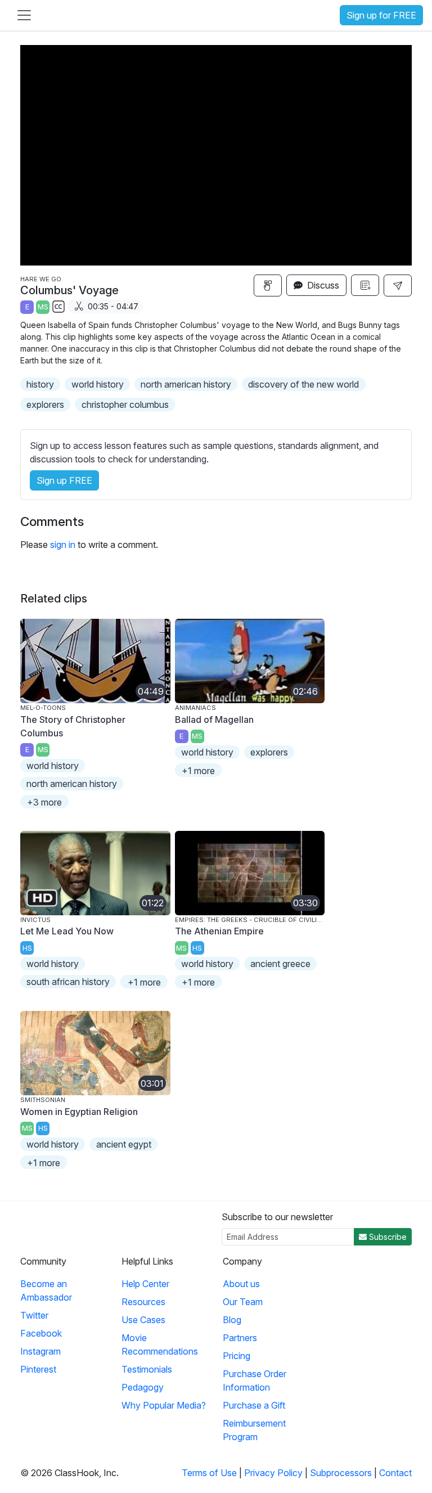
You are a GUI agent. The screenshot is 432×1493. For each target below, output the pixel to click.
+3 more (44, 802)
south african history (68, 981)
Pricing (236, 1355)
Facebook (41, 1333)
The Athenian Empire (219, 931)
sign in (62, 544)
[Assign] (268, 285)
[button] (398, 285)
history (40, 384)
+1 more (198, 770)
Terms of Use (209, 1472)
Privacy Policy (273, 1472)
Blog (232, 1319)
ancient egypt (123, 1144)
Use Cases (143, 1319)
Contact (395, 1472)
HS (27, 948)
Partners (240, 1337)
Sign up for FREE (381, 15)
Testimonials (147, 1369)
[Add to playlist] (365, 285)
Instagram (40, 1351)
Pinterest (38, 1369)
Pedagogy (143, 1387)
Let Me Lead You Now (67, 931)
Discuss (322, 285)
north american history (186, 384)
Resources (143, 1301)
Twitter (34, 1315)
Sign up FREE (64, 480)
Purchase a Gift (254, 1405)
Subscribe (387, 1237)
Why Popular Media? (164, 1405)
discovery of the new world (303, 384)
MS (43, 307)
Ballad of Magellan (214, 719)
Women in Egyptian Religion (79, 1111)
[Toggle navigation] (24, 15)
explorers (45, 404)
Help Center (145, 1283)
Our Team (243, 1301)
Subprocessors (341, 1472)
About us (241, 1283)
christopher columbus (125, 404)
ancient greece (280, 963)
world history (97, 384)
